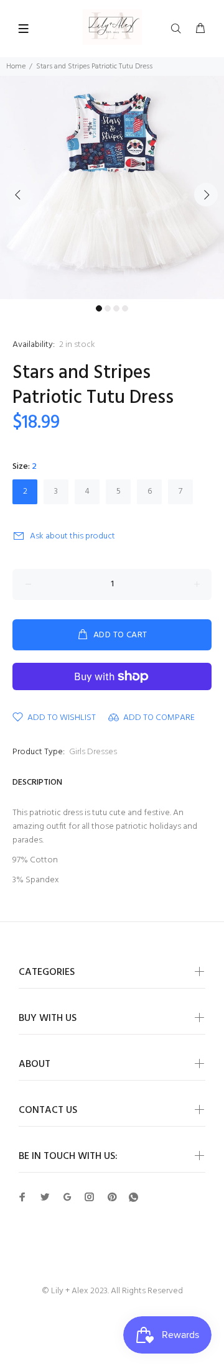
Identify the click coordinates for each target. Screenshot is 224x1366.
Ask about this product (72, 536)
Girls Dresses (93, 752)
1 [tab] (99, 308)
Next (206, 194)
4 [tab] (125, 308)
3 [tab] (116, 308)
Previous (18, 194)
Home (16, 66)
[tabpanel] (112, 187)
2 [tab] (108, 308)
